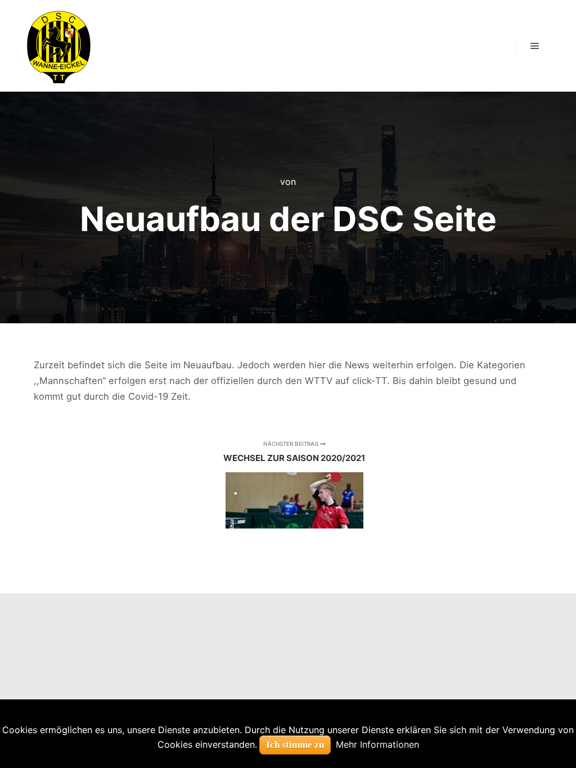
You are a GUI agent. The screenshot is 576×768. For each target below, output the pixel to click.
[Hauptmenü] (535, 46)
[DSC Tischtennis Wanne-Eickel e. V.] (58, 46)
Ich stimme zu (295, 744)
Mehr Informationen (377, 744)
